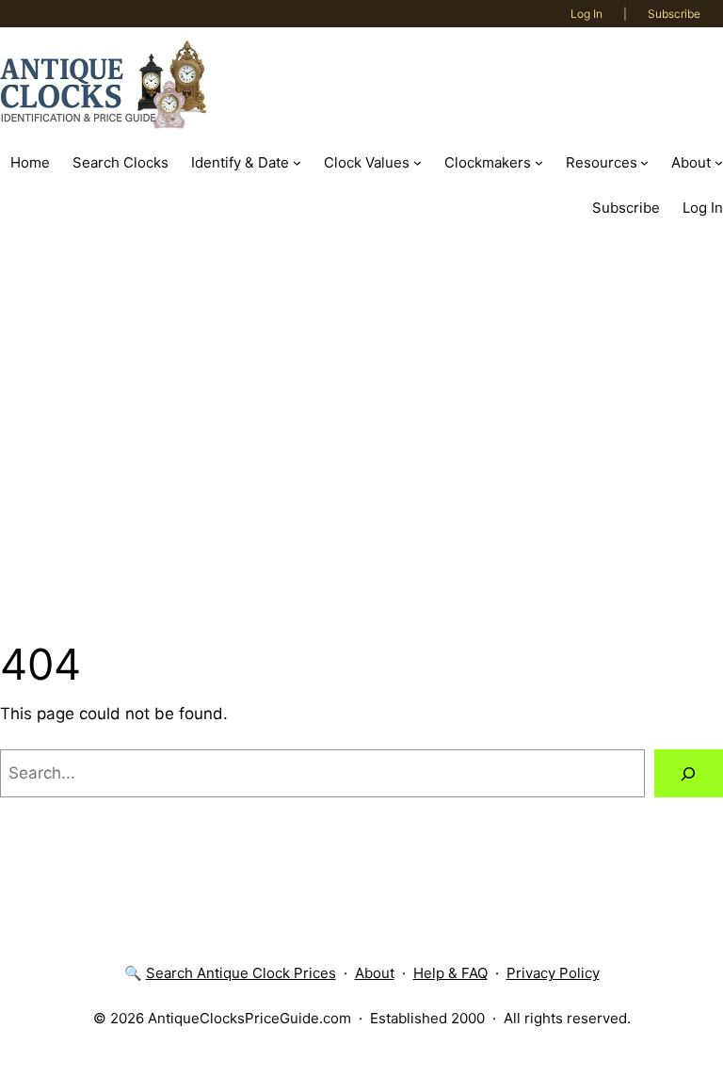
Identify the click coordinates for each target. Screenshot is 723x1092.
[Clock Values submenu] (417, 162)
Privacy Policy (553, 973)
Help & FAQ (450, 973)
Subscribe (674, 14)
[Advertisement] (361, 432)
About (374, 973)
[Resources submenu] (644, 162)
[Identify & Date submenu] (297, 162)
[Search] (688, 773)
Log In (586, 14)
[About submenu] (719, 162)
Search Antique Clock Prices (241, 973)
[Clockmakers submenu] (539, 162)
